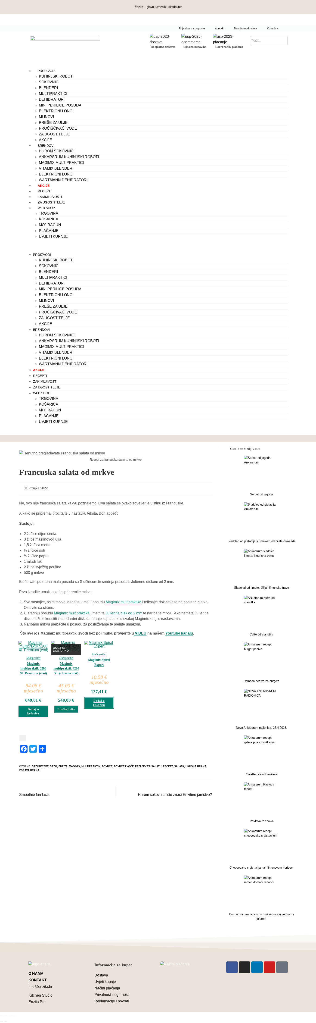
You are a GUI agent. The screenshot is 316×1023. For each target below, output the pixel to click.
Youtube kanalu (179, 633)
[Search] (282, 40)
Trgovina (48, 213)
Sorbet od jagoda (261, 494)
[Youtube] (269, 967)
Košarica (272, 28)
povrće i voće (124, 766)
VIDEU (140, 633)
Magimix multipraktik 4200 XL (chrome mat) (66, 668)
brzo (53, 766)
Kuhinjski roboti (56, 76)
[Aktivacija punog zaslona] (5, 1015)
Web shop (46, 208)
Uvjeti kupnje (53, 236)
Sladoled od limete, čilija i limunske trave (261, 587)
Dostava (101, 975)
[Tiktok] (282, 967)
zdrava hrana (29, 770)
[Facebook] (232, 967)
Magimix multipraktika (123, 602)
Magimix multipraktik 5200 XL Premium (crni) (33, 668)
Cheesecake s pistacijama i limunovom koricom (261, 867)
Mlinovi (46, 117)
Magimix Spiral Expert (99, 662)
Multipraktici (53, 94)
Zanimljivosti (50, 197)
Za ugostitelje (54, 134)
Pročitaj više (66, 709)
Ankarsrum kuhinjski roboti (69, 157)
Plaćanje (49, 231)
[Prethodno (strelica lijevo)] (1, 1021)
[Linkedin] (257, 967)
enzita (63, 766)
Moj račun (50, 225)
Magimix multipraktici (61, 163)
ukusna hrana (196, 766)
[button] (158, 245)
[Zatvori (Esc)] (14, 1015)
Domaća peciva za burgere (261, 681)
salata (179, 766)
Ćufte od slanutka (261, 634)
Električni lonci (56, 111)
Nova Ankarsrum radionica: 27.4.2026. (261, 727)
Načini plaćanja (107, 988)
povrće (107, 766)
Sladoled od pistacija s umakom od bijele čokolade (261, 541)
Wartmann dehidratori (63, 180)
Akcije (45, 140)
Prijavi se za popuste (192, 28)
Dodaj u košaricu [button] (33, 711)
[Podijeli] (10, 1015)
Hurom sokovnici (56, 151)
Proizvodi (47, 71)
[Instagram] (244, 967)
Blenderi (48, 88)
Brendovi (46, 145)
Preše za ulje (53, 123)
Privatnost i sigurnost (111, 995)
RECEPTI (45, 191)
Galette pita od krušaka (261, 774)
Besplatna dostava (245, 28)
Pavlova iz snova (261, 821)
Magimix (74, 766)
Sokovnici (49, 82)
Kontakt (219, 28)
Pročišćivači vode (58, 128)
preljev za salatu (148, 766)
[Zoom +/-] (1, 1015)
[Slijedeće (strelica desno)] (5, 1021)
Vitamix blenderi (56, 168)
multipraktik (90, 766)
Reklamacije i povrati (111, 1001)
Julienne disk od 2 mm (123, 613)
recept (168, 766)
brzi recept (40, 766)
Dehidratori (52, 99)
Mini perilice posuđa (60, 105)
